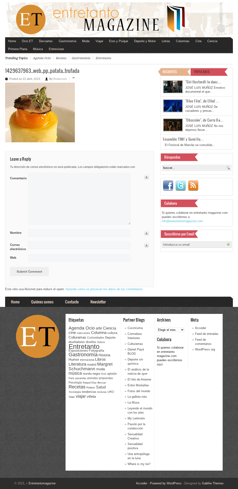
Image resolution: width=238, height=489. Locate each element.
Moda (85, 41)
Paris (71, 378)
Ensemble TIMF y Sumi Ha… (183, 139)
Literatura (77, 364)
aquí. (160, 364)
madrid (91, 364)
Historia (104, 355)
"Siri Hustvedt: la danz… (203, 81)
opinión (112, 373)
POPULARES (202, 71)
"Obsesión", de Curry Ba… (204, 119)
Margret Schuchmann (90, 366)
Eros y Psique (118, 41)
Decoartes (46, 41)
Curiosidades (95, 337)
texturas (102, 392)
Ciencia (212, 41)
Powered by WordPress (166, 483)
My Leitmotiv (136, 418)
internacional (87, 359)
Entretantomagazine (41, 483)
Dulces (101, 342)
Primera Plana (17, 49)
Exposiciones (78, 350)
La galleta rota (137, 396)
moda (100, 369)
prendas (92, 378)
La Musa (133, 402)
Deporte (110, 337)
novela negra (91, 373)
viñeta (91, 396)
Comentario (17, 177)
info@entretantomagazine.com (182, 221)
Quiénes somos (42, 301)
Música (38, 49)
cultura (112, 333)
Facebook (168, 185)
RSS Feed (193, 185)
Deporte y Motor (145, 41)
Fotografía (96, 350)
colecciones (83, 333)
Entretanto (103, 58)
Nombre (15, 232)
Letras (166, 41)
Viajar (99, 41)
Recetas (61, 58)
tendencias (89, 392)
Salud (101, 387)
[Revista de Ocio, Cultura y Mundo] (119, 19)
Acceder (200, 328)
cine (72, 332)
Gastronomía (67, 41)
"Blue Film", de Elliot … (202, 100)
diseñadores (77, 342)
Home (12, 41)
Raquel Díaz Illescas (94, 382)
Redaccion (60, 79)
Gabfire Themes (213, 483)
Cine (198, 41)
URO (111, 392)
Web (13, 257)
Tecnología (75, 392)
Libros (100, 359)
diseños (91, 342)
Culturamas (77, 337)
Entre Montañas (138, 385)
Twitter (180, 185)
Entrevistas (56, 49)
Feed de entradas (206, 334)
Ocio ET (27, 41)
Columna (98, 332)
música (75, 373)
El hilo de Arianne (139, 379)
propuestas (106, 378)
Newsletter (98, 301)
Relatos (90, 387)
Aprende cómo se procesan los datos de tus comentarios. (104, 289)
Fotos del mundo (139, 391)
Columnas (182, 41)
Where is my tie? (139, 464)
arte (99, 328)
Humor (74, 359)
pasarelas (80, 378)
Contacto (72, 301)
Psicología (75, 382)
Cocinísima (135, 328)
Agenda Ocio (42, 58)
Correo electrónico (17, 247)
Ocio (103, 373)
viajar (81, 396)
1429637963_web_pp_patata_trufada (42, 70)
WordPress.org (205, 349)
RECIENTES (170, 71)
